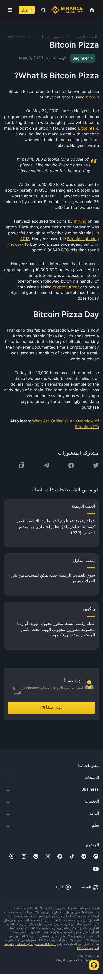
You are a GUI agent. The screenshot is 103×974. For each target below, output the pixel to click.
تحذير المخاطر (24, 944)
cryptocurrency (67, 286)
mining (80, 221)
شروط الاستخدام (45, 944)
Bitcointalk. (88, 128)
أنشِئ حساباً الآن (52, 707)
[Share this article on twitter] (96, 465)
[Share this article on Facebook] (71, 465)
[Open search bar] (42, 9)
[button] (10, 10)
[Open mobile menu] (10, 9)
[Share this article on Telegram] (47, 465)
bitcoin (92, 97)
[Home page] (67, 10)
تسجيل (27, 10)
